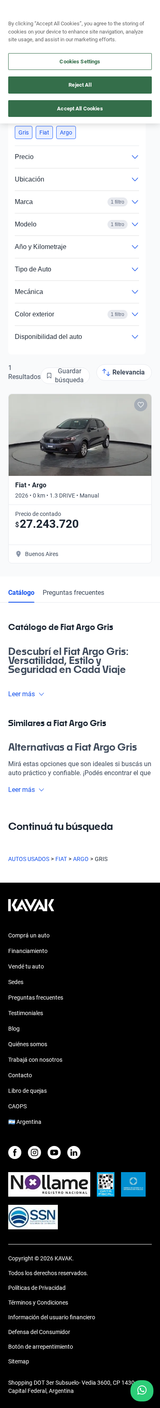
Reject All (80, 85)
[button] (23, 132)
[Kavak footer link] (31, 909)
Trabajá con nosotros (35, 1059)
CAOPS (17, 1106)
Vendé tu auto (26, 966)
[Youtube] (54, 1152)
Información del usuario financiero (51, 1317)
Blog (14, 1028)
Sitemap (18, 1361)
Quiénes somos (27, 1044)
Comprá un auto (29, 935)
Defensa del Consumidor (39, 1332)
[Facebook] (14, 1152)
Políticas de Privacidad (37, 1288)
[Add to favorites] (140, 404)
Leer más (21, 694)
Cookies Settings (79, 61)
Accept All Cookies (80, 108)
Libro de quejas (27, 1090)
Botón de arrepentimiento (40, 1346)
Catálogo (21, 592)
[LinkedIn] (73, 1152)
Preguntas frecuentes (73, 592)
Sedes (15, 982)
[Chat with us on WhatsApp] (142, 1391)
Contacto (20, 1075)
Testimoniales (25, 1013)
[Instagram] (34, 1152)
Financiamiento (28, 951)
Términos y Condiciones (38, 1302)
